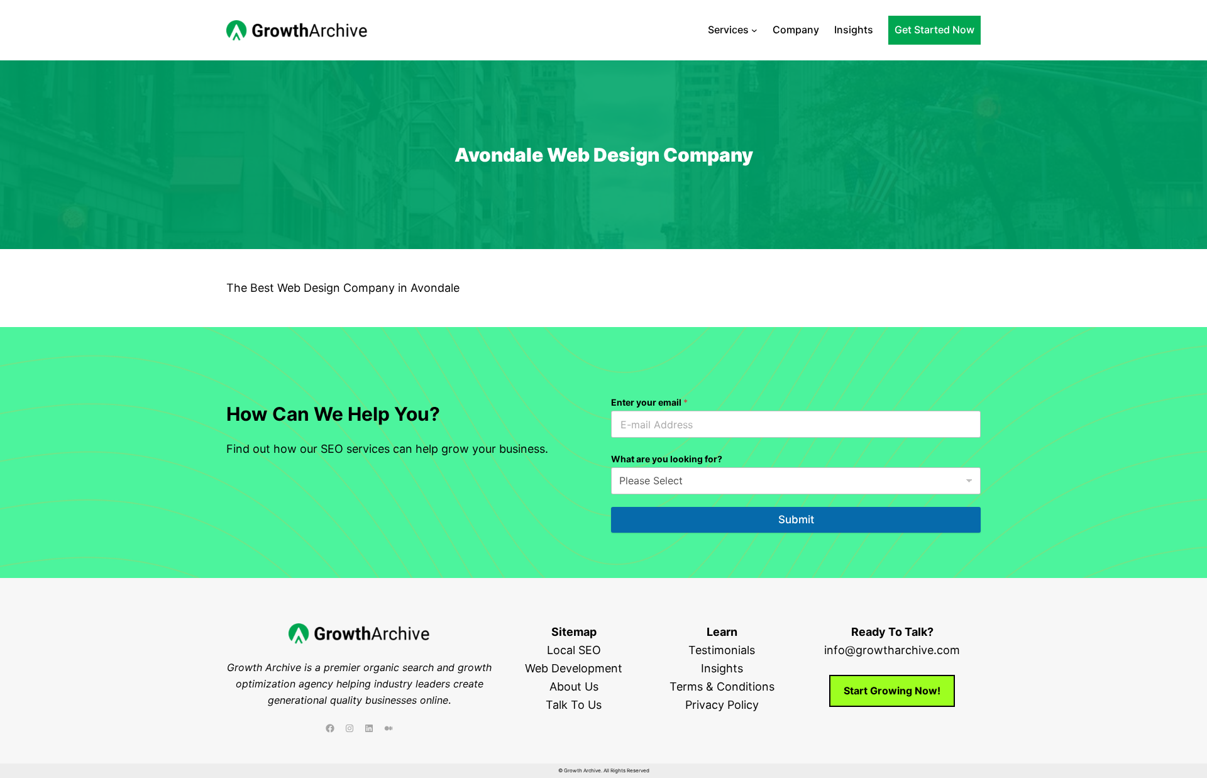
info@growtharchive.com (892, 650)
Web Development (573, 668)
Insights (722, 668)
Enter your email (649, 402)
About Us (573, 686)
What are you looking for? (666, 458)
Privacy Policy (722, 704)
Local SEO (574, 650)
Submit (796, 519)
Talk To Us (574, 704)
